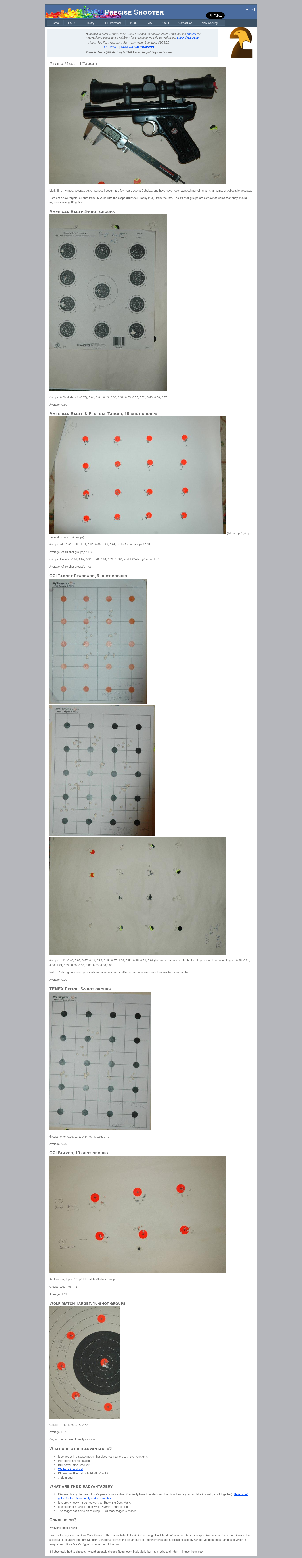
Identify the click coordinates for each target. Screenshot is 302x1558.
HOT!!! (72, 23)
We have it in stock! (70, 1469)
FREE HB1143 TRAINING (137, 47)
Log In (248, 9)
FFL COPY (111, 47)
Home (55, 23)
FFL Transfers (112, 23)
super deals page (188, 38)
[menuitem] (55, 23)
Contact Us (185, 23)
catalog (191, 34)
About (165, 23)
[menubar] (136, 23)
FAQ (149, 23)
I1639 (133, 23)
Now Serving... (211, 23)
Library (90, 23)
